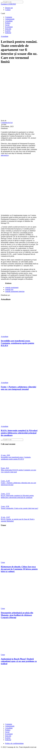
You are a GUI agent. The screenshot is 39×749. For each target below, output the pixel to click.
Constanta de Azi (7, 122)
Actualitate (9, 21)
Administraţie (9, 19)
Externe (8, 31)
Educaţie (8, 29)
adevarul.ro (5, 155)
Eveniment (9, 27)
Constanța (8, 17)
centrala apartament (11, 287)
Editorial (8, 33)
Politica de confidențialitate (14, 743)
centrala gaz (9, 289)
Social (7, 25)
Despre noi (9, 8)
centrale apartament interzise (14, 291)
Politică (7, 23)
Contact (8, 10)
